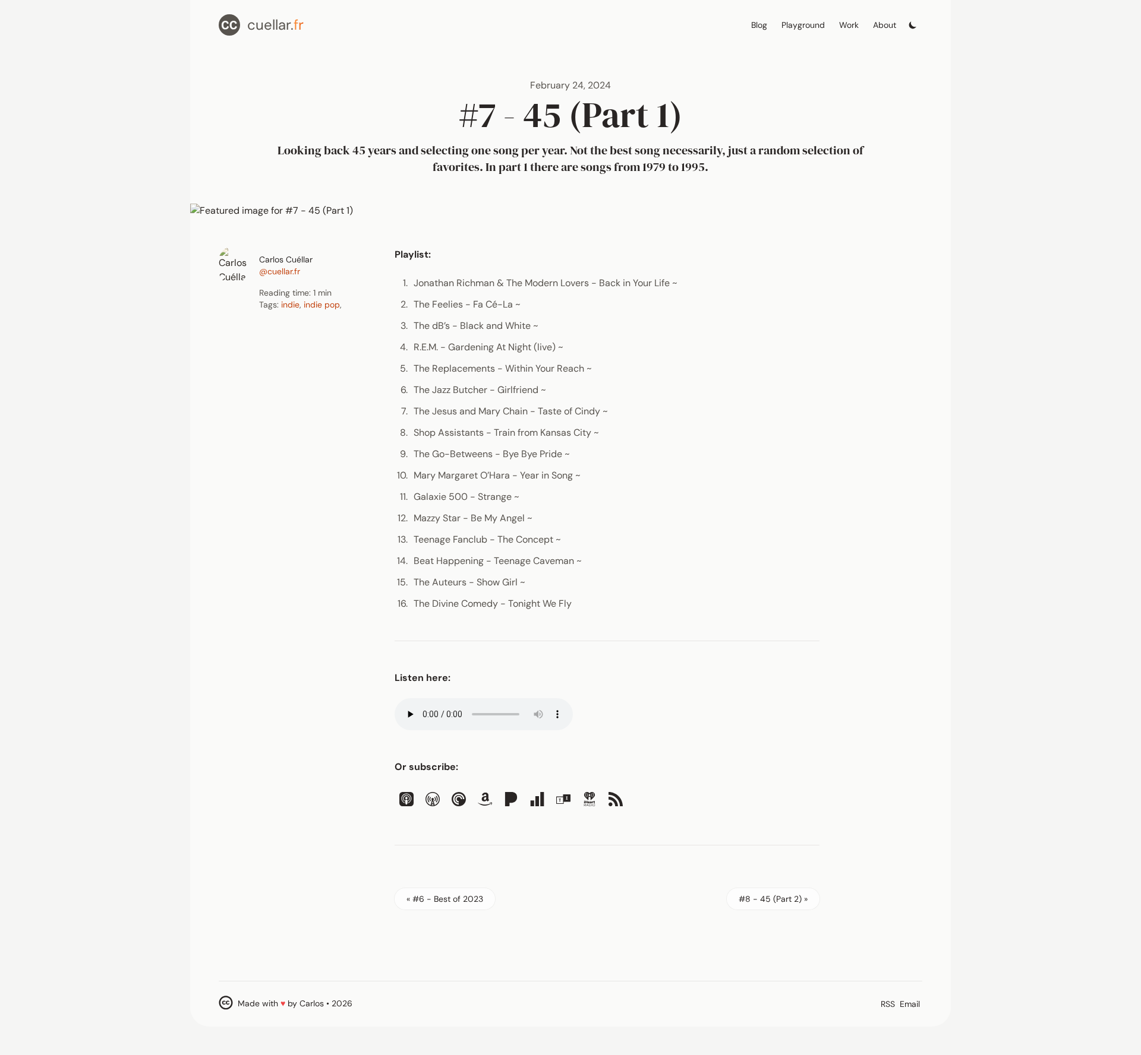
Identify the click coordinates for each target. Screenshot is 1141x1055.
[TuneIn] (563, 799)
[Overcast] (432, 799)
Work (849, 25)
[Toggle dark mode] (912, 22)
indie (290, 304)
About (884, 25)
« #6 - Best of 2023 (444, 899)
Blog (759, 25)
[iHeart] (589, 799)
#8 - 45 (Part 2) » (773, 899)
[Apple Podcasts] (406, 799)
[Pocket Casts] (459, 799)
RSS (888, 1004)
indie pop (322, 304)
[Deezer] (537, 799)
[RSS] (616, 799)
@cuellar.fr (279, 271)
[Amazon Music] (485, 799)
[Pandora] (511, 799)
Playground (803, 25)
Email (910, 1004)
